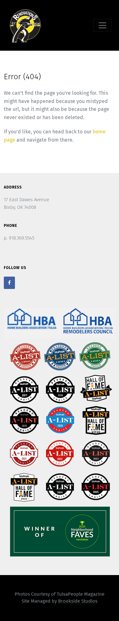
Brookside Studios (77, 601)
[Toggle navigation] (102, 25)
